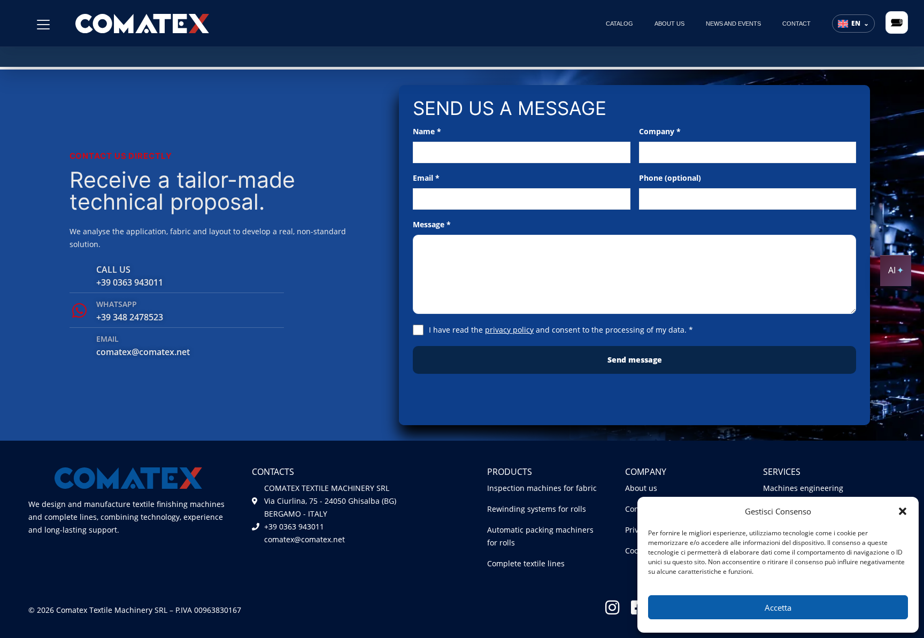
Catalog (619, 23)
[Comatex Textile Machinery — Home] (142, 23)
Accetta (778, 607)
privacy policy (509, 330)
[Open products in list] (897, 22)
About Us (669, 23)
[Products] (43, 24)
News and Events (733, 23)
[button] (902, 511)
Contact (796, 23)
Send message (634, 360)
